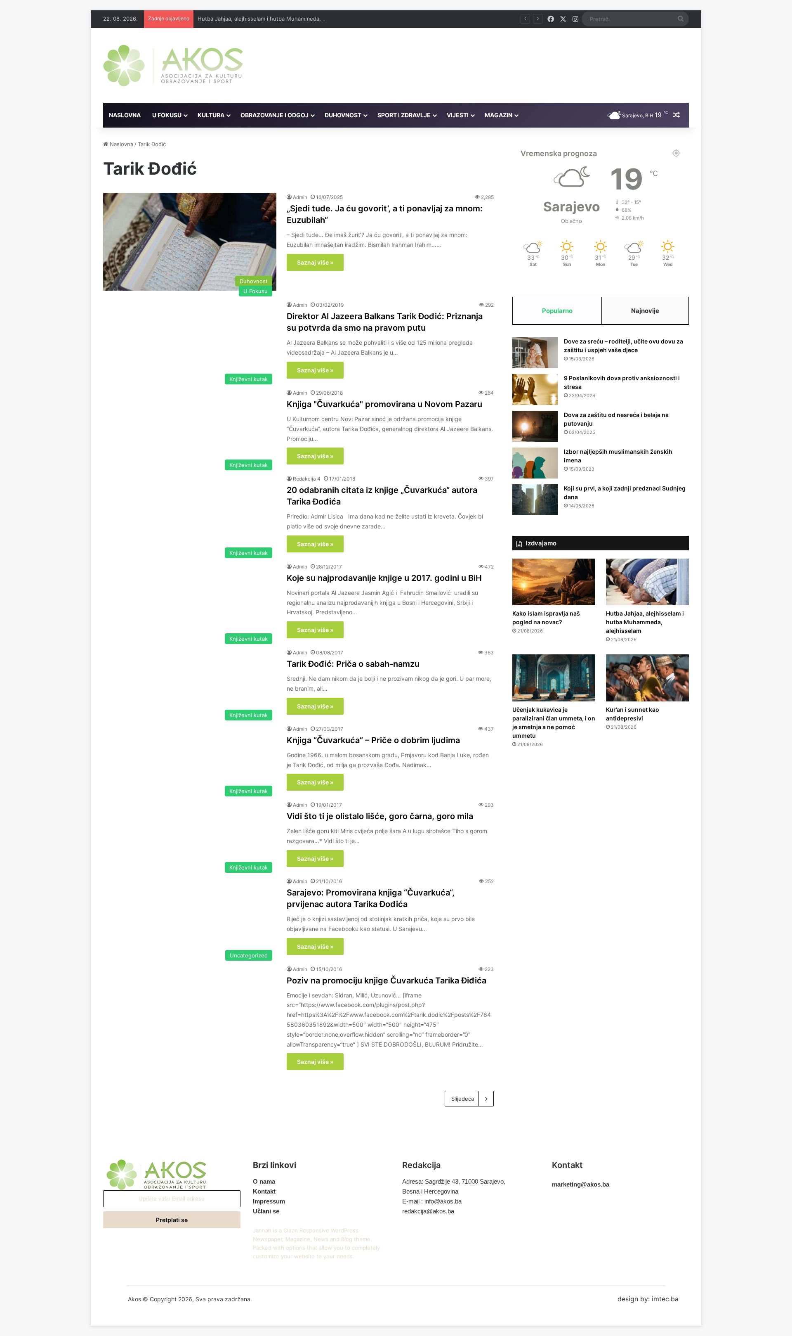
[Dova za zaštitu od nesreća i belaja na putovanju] (535, 426)
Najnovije (645, 311)
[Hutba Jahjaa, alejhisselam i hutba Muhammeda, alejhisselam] (647, 582)
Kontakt (264, 1191)
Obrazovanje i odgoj (274, 114)
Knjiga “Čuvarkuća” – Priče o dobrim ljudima (373, 740)
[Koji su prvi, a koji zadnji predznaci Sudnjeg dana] (535, 499)
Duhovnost (343, 114)
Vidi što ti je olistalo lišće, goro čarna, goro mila (380, 816)
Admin (300, 197)
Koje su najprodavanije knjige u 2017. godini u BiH (384, 578)
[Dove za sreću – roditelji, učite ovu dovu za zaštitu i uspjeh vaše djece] (535, 352)
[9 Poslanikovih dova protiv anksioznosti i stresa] (535, 389)
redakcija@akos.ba (428, 1211)
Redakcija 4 (307, 479)
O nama (264, 1181)
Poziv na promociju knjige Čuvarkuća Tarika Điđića (386, 980)
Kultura (211, 114)
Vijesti (458, 114)
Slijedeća (462, 1098)
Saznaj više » (315, 262)
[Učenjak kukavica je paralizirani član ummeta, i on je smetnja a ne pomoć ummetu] (553, 677)
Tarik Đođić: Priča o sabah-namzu (353, 664)
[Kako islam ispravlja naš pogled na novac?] (553, 582)
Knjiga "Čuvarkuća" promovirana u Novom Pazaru (384, 404)
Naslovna (125, 114)
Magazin (498, 114)
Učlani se (266, 1211)
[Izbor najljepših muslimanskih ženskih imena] (535, 463)
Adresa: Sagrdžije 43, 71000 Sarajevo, (453, 1181)
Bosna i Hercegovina (430, 1191)
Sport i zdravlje (404, 114)
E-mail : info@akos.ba (432, 1201)
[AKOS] (173, 65)
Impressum (269, 1201)
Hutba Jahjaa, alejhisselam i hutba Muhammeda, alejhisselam (276, 18)
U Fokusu (167, 114)
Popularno (557, 311)
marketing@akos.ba (580, 1184)
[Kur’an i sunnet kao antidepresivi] (647, 677)
